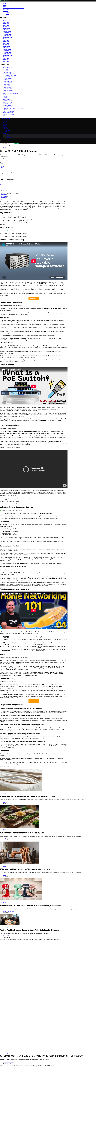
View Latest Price (5, 231)
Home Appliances (8, 82)
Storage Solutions (8, 105)
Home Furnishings (8, 88)
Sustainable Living (8, 106)
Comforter (6, 70)
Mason (4, 838)
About (5, 133)
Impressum (6, 9)
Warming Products (8, 112)
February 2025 (7, 47)
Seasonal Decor (7, 103)
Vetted (5, 109)
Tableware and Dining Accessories (12, 108)
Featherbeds (6, 79)
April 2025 (6, 44)
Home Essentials (7, 85)
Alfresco (5, 69)
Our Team (8, 12)
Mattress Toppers (8, 100)
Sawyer (5, 802)
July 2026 (6, 22)
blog (4, 5)
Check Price (33, 298)
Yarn (4, 115)
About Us (5, 11)
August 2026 (6, 20)
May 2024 (6, 61)
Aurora (1, 184)
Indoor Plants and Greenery (11, 93)
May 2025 (6, 43)
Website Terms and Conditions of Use (13, 8)
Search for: (2, 141)
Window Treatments (8, 114)
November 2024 (7, 52)
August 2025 (6, 38)
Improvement (6, 130)
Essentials (6, 127)
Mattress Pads (7, 99)
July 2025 (6, 40)
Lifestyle (5, 96)
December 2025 (7, 32)
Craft (4, 122)
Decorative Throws (8, 73)
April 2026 (6, 26)
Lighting (5, 97)
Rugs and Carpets (8, 102)
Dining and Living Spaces (10, 75)
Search (16, 143)
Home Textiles (7, 91)
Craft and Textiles (8, 72)
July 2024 (6, 58)
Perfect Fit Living (4, 0)
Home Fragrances (8, 87)
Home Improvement (8, 90)
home (4, 3)
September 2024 (8, 55)
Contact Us (8, 134)
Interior (5, 94)
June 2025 (6, 41)
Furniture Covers (7, 81)
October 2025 (7, 35)
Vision (7, 14)
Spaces (5, 124)
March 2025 (6, 46)
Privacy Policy (7, 6)
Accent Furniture (7, 67)
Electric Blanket (7, 78)
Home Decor (6, 84)
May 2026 (6, 25)
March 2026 (6, 28)
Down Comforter (8, 76)
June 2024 (6, 59)
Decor (5, 125)
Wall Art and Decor (8, 111)
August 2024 (6, 56)
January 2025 (7, 49)
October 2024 (7, 53)
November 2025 (7, 34)
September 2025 (8, 37)
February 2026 (7, 29)
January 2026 (7, 31)
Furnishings (6, 128)
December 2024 (7, 50)
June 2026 (6, 23)
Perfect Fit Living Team (8, 911)
